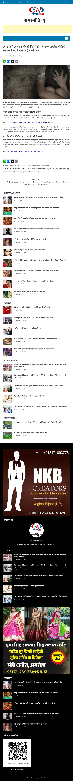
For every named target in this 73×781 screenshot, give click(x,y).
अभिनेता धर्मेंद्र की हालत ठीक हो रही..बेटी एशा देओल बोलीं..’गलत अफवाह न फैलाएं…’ (37, 270)
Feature (19, 165)
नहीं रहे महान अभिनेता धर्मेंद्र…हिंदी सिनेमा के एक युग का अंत (30, 239)
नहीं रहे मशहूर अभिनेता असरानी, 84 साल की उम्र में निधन (29, 291)
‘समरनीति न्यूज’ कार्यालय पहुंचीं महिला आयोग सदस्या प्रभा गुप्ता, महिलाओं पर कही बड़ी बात (38, 385)
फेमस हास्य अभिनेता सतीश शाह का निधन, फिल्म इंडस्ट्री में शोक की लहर (34, 281)
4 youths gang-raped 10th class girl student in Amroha (22, 168)
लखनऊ (47, 165)
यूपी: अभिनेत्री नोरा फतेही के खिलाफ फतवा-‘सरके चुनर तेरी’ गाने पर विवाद (34, 218)
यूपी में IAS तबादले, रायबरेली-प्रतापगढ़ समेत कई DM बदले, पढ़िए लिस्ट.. (26, 151)
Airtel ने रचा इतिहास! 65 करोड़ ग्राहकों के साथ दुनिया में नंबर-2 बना (33, 307)
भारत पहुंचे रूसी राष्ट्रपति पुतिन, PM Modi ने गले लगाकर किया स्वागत (33, 317)
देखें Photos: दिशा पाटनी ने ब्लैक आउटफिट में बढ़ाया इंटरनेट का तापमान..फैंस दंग (36, 229)
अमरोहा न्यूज (39, 170)
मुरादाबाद (44, 165)
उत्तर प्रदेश (39, 165)
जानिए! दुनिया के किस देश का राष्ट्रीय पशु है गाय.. (27, 328)
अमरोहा (34, 165)
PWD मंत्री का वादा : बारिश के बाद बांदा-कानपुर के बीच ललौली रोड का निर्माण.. (21, 182)
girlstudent (20, 170)
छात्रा (20, 172)
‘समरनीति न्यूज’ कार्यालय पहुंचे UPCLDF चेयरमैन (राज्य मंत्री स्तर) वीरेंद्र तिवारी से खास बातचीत (40, 406)
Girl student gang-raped (11, 170)
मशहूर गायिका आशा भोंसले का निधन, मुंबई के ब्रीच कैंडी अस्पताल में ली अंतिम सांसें (36, 208)
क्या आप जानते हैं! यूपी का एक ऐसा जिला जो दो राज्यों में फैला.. (30, 432)
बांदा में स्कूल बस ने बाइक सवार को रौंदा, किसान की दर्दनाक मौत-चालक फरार (53, 182)
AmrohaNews (39, 168)
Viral (37, 778)
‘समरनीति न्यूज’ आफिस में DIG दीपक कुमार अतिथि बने (29, 396)
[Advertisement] (37, 29)
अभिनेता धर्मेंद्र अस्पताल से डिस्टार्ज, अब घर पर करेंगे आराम (30, 250)
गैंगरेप (17, 172)
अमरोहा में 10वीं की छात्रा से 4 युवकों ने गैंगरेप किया (52, 170)
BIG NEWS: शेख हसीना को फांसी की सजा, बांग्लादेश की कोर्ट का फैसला (34, 349)
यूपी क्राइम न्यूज (31, 172)
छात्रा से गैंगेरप (25, 172)
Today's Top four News (27, 165)
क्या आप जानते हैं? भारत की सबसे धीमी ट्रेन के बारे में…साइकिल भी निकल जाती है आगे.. (37, 422)
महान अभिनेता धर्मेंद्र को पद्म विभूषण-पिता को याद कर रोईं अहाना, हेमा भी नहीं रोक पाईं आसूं (38, 197)
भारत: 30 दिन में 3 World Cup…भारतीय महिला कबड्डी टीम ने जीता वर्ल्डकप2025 (37, 338)
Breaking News (13, 165)
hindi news (26, 170)
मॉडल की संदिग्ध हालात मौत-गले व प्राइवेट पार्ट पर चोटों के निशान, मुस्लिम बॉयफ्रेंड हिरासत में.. (40, 260)
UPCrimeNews (32, 170)
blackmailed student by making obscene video (54, 168)
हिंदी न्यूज (37, 172)
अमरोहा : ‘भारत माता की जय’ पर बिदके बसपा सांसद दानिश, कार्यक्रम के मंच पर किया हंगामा (31, 122)
